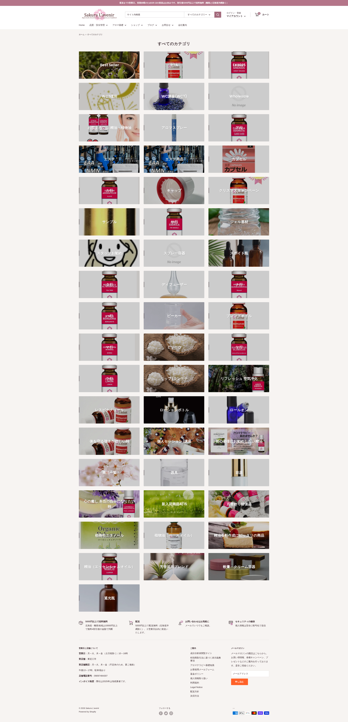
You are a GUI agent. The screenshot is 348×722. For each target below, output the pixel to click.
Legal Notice (196, 687)
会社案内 (182, 25)
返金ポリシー (196, 674)
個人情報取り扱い (199, 678)
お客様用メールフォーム (202, 669)
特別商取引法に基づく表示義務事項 (205, 659)
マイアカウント (235, 16)
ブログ (150, 25)
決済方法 (194, 696)
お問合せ (166, 25)
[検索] (217, 15)
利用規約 (194, 683)
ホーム (82, 34)
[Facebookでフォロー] (161, 713)
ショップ (135, 25)
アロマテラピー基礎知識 (202, 665)
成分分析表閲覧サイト (201, 653)
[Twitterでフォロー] (166, 713)
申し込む (239, 682)
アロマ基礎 (117, 25)
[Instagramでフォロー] (171, 713)
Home (82, 25)
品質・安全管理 (97, 25)
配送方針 (194, 691)
